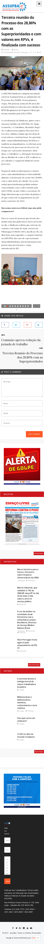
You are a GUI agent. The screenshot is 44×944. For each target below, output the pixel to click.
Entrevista (31, 580)
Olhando (34, 938)
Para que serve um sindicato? (26, 719)
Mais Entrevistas (34, 665)
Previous (35, 306)
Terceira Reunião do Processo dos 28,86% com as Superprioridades (22, 357)
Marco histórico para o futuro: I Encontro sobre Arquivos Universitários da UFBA (28, 573)
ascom (16, 50)
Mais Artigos (39, 752)
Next (38, 306)
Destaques (21, 580)
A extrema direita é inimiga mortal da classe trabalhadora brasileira (26, 682)
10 (28, 306)
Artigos (21, 690)
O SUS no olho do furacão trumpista (26, 735)
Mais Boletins (38, 553)
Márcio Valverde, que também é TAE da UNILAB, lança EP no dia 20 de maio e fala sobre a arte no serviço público (28, 594)
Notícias (6, 49)
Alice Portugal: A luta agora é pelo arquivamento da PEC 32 (27, 643)
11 (16, 309)
